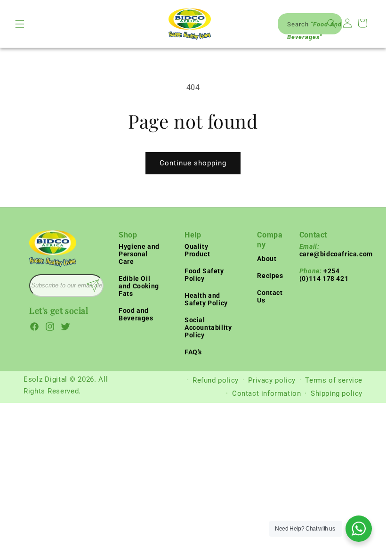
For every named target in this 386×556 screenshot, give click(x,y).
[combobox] (310, 23)
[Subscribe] (92, 285)
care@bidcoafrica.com (336, 250)
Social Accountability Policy (208, 327)
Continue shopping (193, 163)
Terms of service (333, 380)
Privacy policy (271, 380)
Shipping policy (336, 393)
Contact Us (269, 296)
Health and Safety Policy (206, 299)
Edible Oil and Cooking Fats (139, 286)
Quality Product (197, 250)
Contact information (266, 393)
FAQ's (193, 352)
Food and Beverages (136, 314)
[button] (19, 24)
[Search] (332, 23)
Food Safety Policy (204, 274)
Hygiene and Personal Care (139, 254)
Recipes (270, 275)
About (266, 258)
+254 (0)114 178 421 (323, 274)
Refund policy (215, 380)
